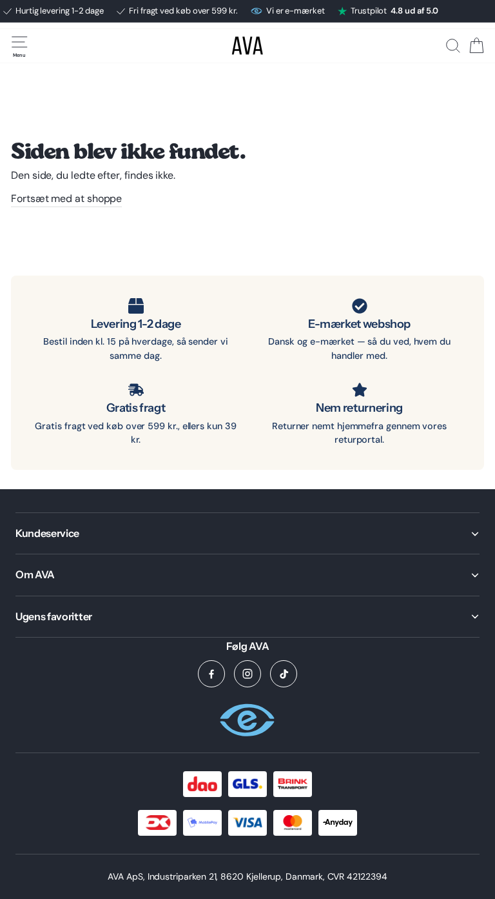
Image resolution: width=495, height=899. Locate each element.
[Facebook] (211, 673)
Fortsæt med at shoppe (66, 198)
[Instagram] (247, 673)
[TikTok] (283, 673)
